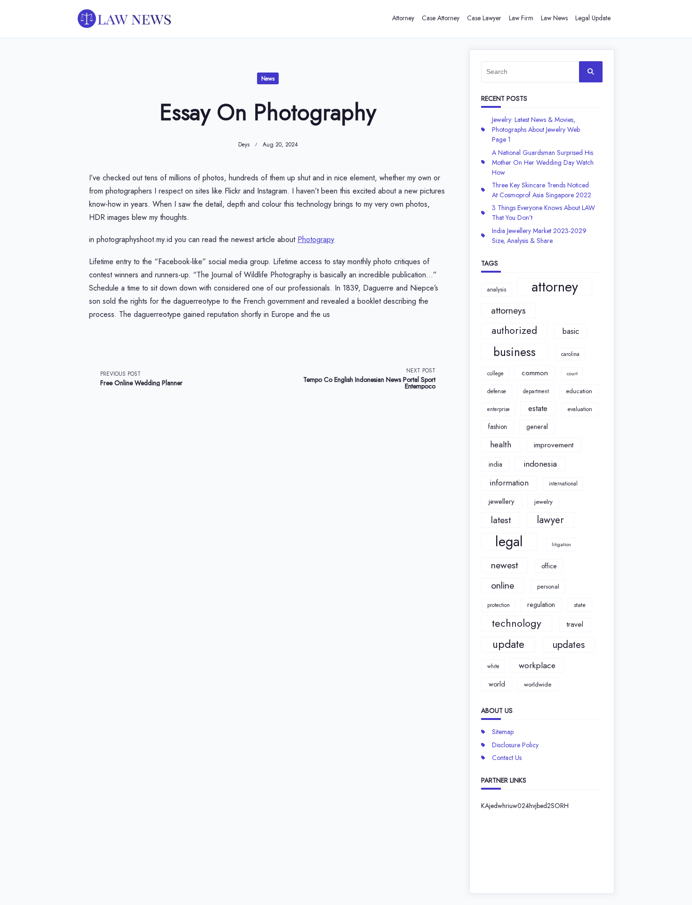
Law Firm (521, 18)
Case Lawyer (484, 18)
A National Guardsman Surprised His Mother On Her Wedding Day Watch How (543, 162)
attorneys (508, 310)
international (563, 483)
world (497, 684)
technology (516, 623)
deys (243, 144)
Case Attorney (440, 18)
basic (571, 331)
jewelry (543, 501)
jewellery (502, 501)
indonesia (540, 464)
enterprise (498, 409)
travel (575, 624)
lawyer (550, 520)
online (502, 585)
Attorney (403, 18)
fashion (497, 426)
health (500, 444)
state (580, 604)
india (495, 464)
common (535, 373)
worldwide (537, 684)
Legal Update (593, 18)
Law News (554, 18)
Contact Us (507, 757)
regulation (541, 604)
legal (509, 542)
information (509, 482)
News (267, 78)
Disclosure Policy (515, 745)
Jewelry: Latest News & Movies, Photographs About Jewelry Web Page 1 (536, 129)
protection (498, 605)
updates (568, 645)
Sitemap (503, 731)
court (572, 373)
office (548, 566)
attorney (554, 287)
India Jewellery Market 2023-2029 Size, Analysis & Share (539, 235)
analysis (496, 289)
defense (496, 391)
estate (537, 408)
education (579, 391)
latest (501, 519)
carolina (570, 354)
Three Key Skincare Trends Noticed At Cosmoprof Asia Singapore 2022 (541, 190)
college (495, 373)
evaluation (580, 409)
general (537, 426)
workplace (537, 665)
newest (504, 565)
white (493, 666)
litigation (561, 544)
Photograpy (316, 239)
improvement (553, 444)
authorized (514, 330)
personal (548, 586)
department (536, 391)
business (514, 352)
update (508, 644)
